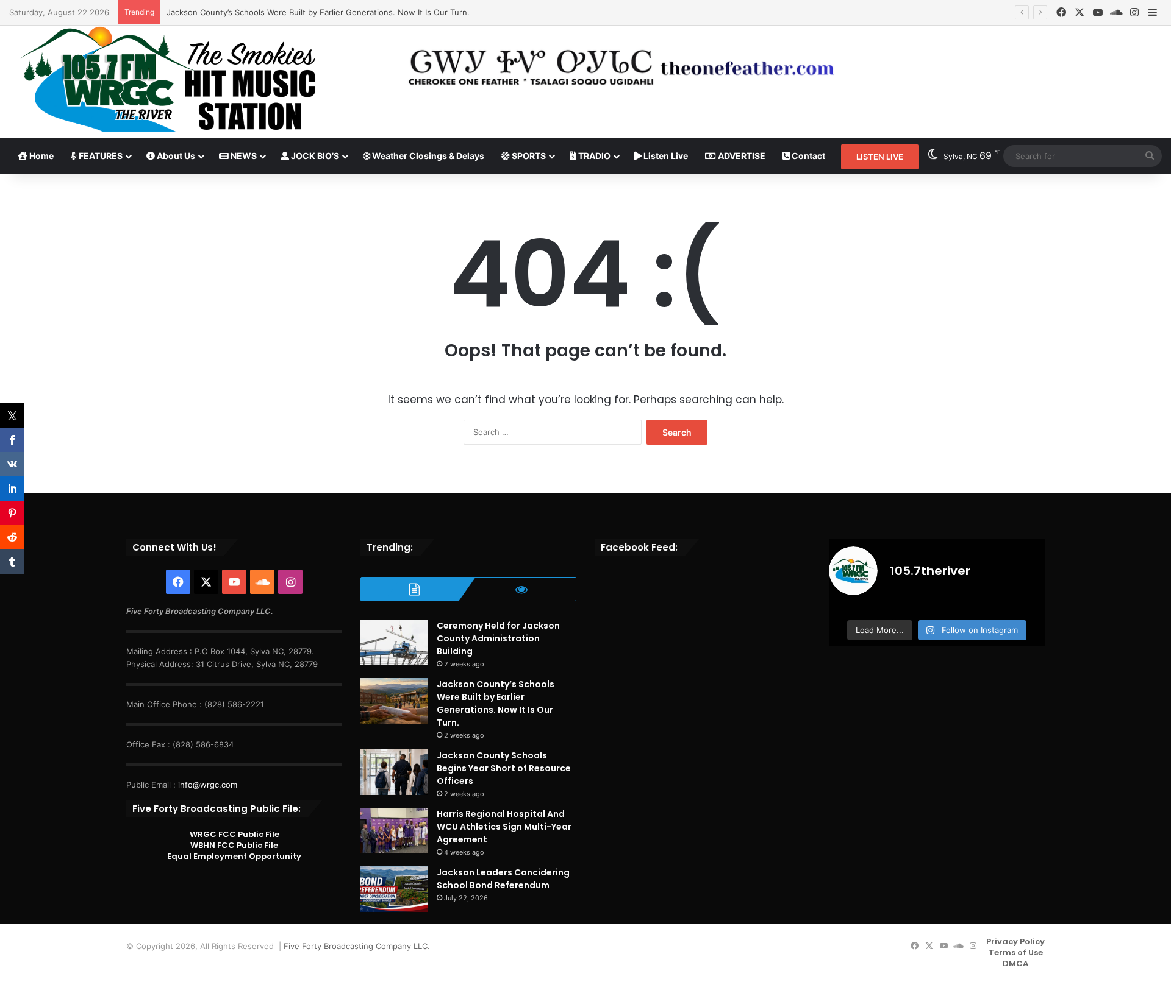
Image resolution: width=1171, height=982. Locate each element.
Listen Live (665, 155)
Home (40, 155)
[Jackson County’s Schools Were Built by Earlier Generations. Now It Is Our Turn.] (394, 701)
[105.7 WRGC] (167, 79)
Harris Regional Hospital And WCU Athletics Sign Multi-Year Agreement (504, 827)
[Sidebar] (1153, 13)
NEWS (243, 155)
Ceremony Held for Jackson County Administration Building (498, 638)
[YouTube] (1098, 12)
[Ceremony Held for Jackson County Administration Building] (394, 642)
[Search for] (1149, 156)
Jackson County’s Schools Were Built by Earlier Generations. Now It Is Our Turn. (318, 12)
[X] (1079, 12)
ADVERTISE (740, 155)
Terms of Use (1016, 952)
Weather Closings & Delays (427, 155)
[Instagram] (1134, 12)
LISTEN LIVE (879, 156)
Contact (807, 155)
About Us (175, 155)
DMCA (1015, 963)
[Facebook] (1061, 12)
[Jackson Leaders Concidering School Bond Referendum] (394, 889)
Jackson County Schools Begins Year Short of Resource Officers (504, 768)
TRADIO (593, 155)
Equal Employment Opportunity (234, 856)
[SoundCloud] (1116, 12)
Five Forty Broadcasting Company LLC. (357, 946)
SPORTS (528, 155)
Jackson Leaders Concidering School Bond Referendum (503, 878)
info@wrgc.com (207, 784)
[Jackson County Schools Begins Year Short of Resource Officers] (394, 772)
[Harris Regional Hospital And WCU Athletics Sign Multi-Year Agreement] (394, 830)
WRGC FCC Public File (234, 834)
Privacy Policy (1015, 941)
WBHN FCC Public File (234, 845)
